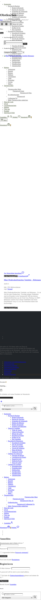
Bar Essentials (16, 29)
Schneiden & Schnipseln (19, 11)
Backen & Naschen (18, 10)
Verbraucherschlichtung (11, 367)
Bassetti (10, 481)
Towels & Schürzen (18, 38)
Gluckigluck (12, 486)
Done (1, 33)
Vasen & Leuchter (17, 37)
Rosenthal (11, 490)
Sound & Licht (16, 49)
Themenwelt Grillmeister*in (16, 97)
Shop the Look (8, 508)
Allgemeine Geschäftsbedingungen (15, 362)
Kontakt (6, 517)
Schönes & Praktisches (19, 17)
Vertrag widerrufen (10, 374)
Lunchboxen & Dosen (19, 48)
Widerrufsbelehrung (10, 369)
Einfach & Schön (17, 452)
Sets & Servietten (17, 35)
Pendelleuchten (16, 468)
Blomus (10, 482)
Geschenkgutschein (10, 511)
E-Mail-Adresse (5, 568)
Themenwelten (8, 495)
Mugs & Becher (17, 40)
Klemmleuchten (17, 466)
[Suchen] (35, 408)
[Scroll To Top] (1, 402)
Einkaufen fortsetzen (6, 398)
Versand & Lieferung (10, 365)
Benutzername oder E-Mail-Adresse (12, 543)
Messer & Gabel (17, 24)
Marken (6, 477)
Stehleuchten (16, 470)
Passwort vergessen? (21, 552)
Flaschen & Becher (18, 46)
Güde (9, 488)
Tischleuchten (16, 472)
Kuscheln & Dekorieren (15, 31)
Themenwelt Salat (18, 499)
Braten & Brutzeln (17, 8)
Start (1, 20)
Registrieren (16, 560)
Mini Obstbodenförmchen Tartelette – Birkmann (22, 280)
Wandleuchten (16, 473)
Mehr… (10, 493)
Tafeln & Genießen (14, 19)
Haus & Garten (16, 463)
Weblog (6, 513)
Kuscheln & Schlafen (18, 33)
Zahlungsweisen (9, 364)
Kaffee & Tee (16, 28)
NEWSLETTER (9, 519)
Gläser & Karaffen (18, 432)
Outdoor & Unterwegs (15, 453)
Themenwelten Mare (14, 89)
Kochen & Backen (14, 6)
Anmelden (4, 556)
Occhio (10, 491)
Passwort (3, 549)
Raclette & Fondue (18, 26)
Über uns (7, 515)
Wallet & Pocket (17, 51)
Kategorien (7, 4)
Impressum (7, 373)
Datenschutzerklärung (17, 575)
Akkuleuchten (16, 475)
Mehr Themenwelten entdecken (18, 506)
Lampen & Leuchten (14, 464)
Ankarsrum (11, 479)
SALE (6, 510)
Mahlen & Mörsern (18, 13)
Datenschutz (8, 371)
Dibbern (10, 484)
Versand (9, 289)
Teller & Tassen (17, 430)
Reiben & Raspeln (17, 15)
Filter (25, 44)
